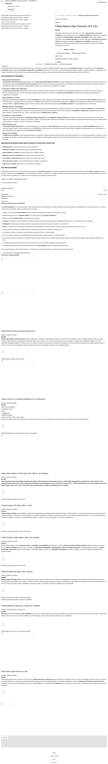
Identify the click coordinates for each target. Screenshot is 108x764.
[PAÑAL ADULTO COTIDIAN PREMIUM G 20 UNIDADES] (12, 359)
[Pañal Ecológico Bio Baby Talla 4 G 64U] (13, 499)
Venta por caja (102, 2)
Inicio (56, 15)
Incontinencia (21, 609)
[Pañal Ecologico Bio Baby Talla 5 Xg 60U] (13, 565)
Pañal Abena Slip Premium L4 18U (14, 671)
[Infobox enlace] (18, 2)
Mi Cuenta (5, 713)
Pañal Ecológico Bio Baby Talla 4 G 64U (16, 505)
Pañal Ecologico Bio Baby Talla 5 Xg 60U (17, 572)
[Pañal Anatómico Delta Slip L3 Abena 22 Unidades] (16, 597)
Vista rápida (3, 356)
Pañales (62, 15)
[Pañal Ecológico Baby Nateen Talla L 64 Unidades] (16, 531)
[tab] (39, 64)
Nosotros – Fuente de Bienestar (11, 716)
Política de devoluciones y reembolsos (13, 719)
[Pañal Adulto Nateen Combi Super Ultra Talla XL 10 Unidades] (19, 433)
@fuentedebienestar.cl (21, 179)
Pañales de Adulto (71, 15)
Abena (15, 182)
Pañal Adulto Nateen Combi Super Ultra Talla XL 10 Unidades (24, 473)
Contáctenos (6, 710)
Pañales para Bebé (11, 509)
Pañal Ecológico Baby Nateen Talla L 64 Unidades (20, 537)
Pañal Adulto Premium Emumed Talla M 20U (18, 331)
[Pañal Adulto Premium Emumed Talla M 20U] (18, 274)
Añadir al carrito (69, 49)
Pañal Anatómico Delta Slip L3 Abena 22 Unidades (20, 606)
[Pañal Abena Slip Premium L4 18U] (15, 631)
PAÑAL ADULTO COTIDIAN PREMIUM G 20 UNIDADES (23, 399)
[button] (3, 352)
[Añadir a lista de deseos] (3, 348)
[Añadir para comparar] (3, 328)
